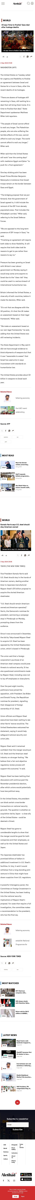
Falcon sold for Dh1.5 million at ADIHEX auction (22, 1012)
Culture (6, 1159)
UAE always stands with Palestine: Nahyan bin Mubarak (23, 1002)
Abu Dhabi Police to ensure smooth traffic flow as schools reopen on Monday (23, 487)
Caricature (15, 1153)
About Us (13, 1156)
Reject (22, 1196)
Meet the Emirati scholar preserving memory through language (22, 464)
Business (6, 1152)
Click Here (21, 1191)
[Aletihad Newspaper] (17, 3)
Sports (5, 1155)
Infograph (14, 1145)
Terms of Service (22, 1146)
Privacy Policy (14, 1161)
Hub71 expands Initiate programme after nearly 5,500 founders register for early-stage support (22, 475)
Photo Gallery (14, 1148)
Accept (15, 1196)
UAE (5, 1145)
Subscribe (17, 1129)
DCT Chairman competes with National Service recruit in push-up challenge (21, 992)
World (5, 1148)
